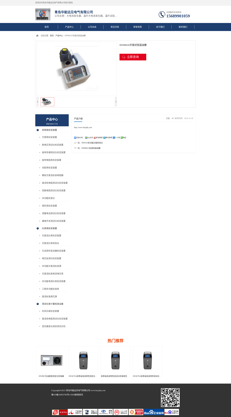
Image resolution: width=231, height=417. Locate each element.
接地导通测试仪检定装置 (54, 152)
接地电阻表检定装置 (51, 160)
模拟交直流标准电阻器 (52, 175)
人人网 (117, 138)
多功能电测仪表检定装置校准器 (57, 281)
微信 (124, 138)
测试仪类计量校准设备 (52, 304)
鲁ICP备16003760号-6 (61, 395)
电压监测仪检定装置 (51, 258)
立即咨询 (133, 57)
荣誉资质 (137, 27)
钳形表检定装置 (49, 206)
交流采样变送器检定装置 (54, 251)
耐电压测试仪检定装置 (52, 145)
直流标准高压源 (49, 296)
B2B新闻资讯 (77, 395)
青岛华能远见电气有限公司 (78, 390)
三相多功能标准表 (50, 289)
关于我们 (160, 27)
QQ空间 (90, 138)
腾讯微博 (109, 138)
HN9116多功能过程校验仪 (92, 143)
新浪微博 (99, 138)
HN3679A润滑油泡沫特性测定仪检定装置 (86, 376)
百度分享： (80, 138)
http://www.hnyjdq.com (83, 127)
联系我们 (183, 27)
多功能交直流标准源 (51, 266)
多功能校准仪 (48, 198)
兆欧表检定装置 (49, 168)
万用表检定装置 (49, 137)
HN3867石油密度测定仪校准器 (51, 376)
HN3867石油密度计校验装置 (179, 376)
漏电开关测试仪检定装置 (54, 221)
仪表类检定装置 (49, 228)
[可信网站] (136, 415)
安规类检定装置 (49, 130)
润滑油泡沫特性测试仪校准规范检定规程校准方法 (121, 376)
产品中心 (69, 27)
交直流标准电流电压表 (52, 274)
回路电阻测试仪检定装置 (54, 190)
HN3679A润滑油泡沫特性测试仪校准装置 (150, 376)
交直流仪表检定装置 (51, 235)
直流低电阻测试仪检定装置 (55, 183)
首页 (47, 27)
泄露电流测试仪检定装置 (54, 213)
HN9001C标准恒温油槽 (91, 148)
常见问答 (115, 27)
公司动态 (92, 27)
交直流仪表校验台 (50, 243)
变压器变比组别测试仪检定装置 (57, 326)
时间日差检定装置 (50, 311)
